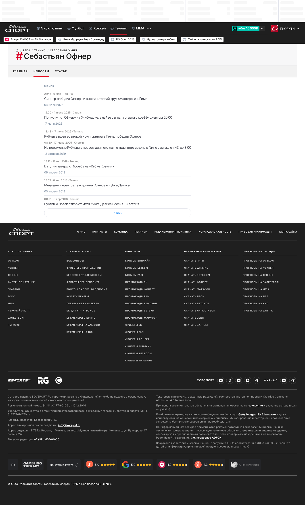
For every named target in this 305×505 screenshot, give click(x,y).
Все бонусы (75, 260)
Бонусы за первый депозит (87, 289)
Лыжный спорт (19, 310)
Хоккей (13, 267)
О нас (81, 231)
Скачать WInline (196, 267)
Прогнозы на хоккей (258, 267)
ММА (11, 303)
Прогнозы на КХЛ (255, 303)
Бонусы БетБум (136, 267)
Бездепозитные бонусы (84, 275)
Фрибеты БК (133, 325)
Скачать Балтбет (196, 325)
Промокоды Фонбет (140, 289)
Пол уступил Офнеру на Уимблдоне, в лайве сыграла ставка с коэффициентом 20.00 (108, 117)
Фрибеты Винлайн (138, 346)
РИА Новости (267, 414)
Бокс (11, 296)
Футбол (13, 260)
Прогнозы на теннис (258, 275)
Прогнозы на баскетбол (261, 282)
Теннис (13, 275)
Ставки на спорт (79, 251)
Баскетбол (16, 317)
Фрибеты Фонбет (137, 339)
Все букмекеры (78, 296)
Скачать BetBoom (197, 275)
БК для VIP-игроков (81, 310)
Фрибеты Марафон (138, 360)
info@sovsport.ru (69, 425)
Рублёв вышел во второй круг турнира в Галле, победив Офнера (92, 136)
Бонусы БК (133, 251)
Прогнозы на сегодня (259, 251)
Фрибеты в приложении (84, 267)
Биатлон (14, 289)
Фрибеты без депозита (83, 282)
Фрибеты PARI (134, 332)
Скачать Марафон (197, 289)
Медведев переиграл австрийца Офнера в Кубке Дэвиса (87, 185)
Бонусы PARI (134, 275)
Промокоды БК (136, 282)
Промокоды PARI (137, 296)
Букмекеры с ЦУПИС (81, 317)
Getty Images (247, 414)
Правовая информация (255, 231)
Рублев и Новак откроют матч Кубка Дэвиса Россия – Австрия (91, 204)
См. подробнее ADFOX (206, 437)
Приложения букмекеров (202, 251)
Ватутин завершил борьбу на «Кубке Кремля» (79, 166)
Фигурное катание (21, 282)
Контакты (99, 231)
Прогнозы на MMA (256, 289)
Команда (121, 231)
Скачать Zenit (194, 317)
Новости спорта (20, 251)
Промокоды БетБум (140, 310)
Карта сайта (288, 231)
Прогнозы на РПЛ (255, 296)
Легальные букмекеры (83, 303)
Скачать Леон (194, 296)
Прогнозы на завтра (258, 310)
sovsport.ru (256, 405)
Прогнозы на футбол (258, 260)
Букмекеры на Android (83, 325)
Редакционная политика (173, 231)
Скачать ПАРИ (194, 260)
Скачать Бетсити (196, 303)
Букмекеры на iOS (80, 332)
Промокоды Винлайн (141, 303)
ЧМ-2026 (14, 325)
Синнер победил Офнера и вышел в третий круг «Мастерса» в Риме (95, 99)
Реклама (141, 231)
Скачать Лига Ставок (199, 310)
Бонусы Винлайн (137, 260)
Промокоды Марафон (141, 317)
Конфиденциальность (215, 231)
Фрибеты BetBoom (138, 353)
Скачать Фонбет (196, 282)
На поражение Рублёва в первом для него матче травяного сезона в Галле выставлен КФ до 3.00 (117, 147)
